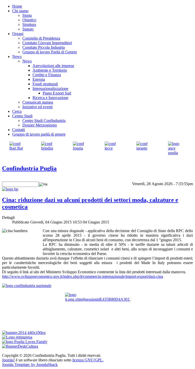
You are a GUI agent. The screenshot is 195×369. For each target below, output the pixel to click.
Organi (17, 33)
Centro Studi (22, 116)
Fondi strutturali (45, 84)
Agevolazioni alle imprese (53, 65)
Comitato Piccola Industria (43, 47)
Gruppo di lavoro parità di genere (39, 134)
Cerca (17, 111)
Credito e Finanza (46, 75)
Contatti (18, 129)
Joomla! (8, 360)
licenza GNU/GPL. (88, 360)
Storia (27, 15)
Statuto (28, 29)
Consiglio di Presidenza (41, 38)
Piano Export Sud (57, 93)
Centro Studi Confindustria (44, 120)
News (17, 56)
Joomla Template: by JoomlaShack (30, 364)
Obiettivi (29, 20)
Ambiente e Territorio (49, 70)
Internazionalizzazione (50, 88)
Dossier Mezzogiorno (39, 125)
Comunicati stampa (37, 102)
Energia (38, 79)
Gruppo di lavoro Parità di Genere (49, 52)
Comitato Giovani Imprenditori (47, 43)
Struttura (29, 24)
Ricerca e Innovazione (50, 97)
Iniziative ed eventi (37, 107)
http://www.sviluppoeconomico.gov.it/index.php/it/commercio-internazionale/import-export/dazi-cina (82, 276)
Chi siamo (20, 11)
